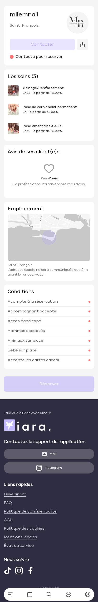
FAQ (8, 503)
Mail (53, 454)
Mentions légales (20, 537)
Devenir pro (15, 494)
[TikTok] (7, 570)
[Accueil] (10, 594)
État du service (19, 546)
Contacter (42, 44)
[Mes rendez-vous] (29, 594)
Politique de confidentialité (30, 511)
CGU (8, 520)
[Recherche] (49, 594)
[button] (88, 594)
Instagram (53, 467)
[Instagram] (19, 570)
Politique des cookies (24, 529)
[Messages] (68, 594)
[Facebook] (30, 570)
